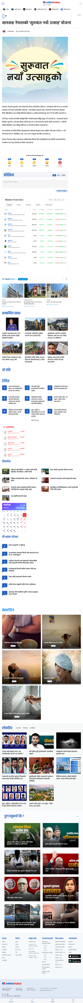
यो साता (25, 728)
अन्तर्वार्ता (4, 950)
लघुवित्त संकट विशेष (60, 944)
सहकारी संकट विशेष (60, 942)
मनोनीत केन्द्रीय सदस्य (41, 9)
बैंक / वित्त (17, 950)
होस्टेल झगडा (29, 9)
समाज (3, 942)
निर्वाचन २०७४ (58, 950)
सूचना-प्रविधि (18, 955)
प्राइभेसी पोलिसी (72, 950)
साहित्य (3, 947)
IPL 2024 (31, 949)
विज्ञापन (70, 947)
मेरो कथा (44, 962)
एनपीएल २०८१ (32, 942)
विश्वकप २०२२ (58, 965)
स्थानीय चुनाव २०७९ (60, 952)
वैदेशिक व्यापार (67, 9)
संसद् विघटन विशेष (59, 947)
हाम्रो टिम (71, 942)
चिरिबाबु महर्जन (55, 9)
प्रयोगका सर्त (72, 944)
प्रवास (3, 958)
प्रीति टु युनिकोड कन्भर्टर (45, 968)
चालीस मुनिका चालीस (47, 953)
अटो (16, 952)
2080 (45, 946)
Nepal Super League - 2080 (33, 957)
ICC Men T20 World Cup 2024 (33, 945)
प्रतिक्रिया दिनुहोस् (61, 191)
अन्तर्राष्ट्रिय (4, 960)
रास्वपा (7, 9)
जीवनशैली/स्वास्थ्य (6, 955)
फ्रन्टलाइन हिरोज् (46, 965)
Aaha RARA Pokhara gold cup (34, 952)
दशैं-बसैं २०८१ (58, 967)
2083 (45, 959)
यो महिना (32, 728)
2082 (45, 950)
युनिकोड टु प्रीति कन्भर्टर (45, 972)
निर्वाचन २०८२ (58, 958)
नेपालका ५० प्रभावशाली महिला (46, 942)
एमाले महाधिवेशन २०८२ (59, 961)
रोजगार (17, 947)
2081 (45, 948)
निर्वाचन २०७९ (58, 955)
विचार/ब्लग (5, 944)
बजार (16, 942)
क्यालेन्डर (7, 505)
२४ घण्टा (18, 728)
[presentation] (63, 279)
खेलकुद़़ (4, 952)
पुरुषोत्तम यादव (17, 9)
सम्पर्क (70, 952)
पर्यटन (16, 944)
